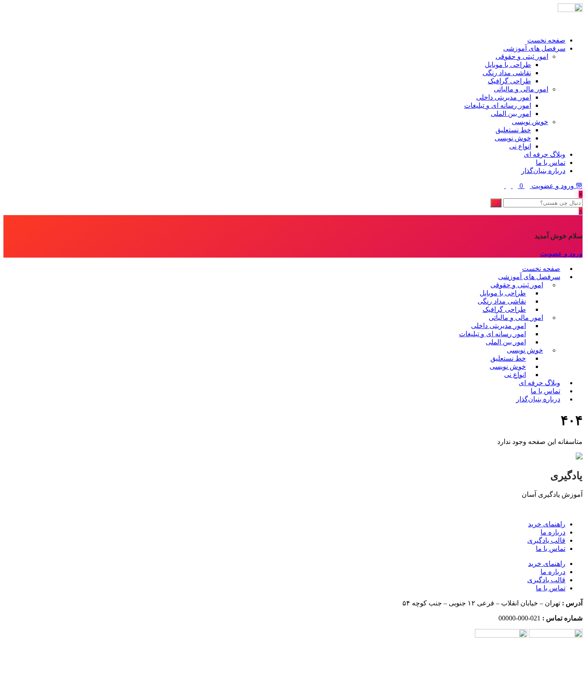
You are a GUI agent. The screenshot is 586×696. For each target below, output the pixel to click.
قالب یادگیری (546, 540)
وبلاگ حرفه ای (544, 154)
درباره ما (553, 532)
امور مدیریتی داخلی (503, 97)
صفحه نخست (546, 40)
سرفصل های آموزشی (534, 48)
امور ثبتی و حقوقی (521, 56)
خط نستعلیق (513, 130)
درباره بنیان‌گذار (543, 170)
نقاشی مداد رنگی (507, 72)
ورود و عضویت (553, 185)
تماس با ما (550, 162)
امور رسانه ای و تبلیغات (497, 105)
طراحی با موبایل (508, 64)
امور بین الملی (511, 113)
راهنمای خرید (546, 524)
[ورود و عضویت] (526, 185)
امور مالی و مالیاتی (521, 89)
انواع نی (520, 146)
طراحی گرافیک (509, 81)
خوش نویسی (530, 121)
